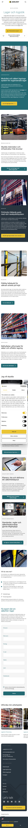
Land (4, 668)
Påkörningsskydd (7, 772)
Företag (5, 643)
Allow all (14, 431)
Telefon (5, 660)
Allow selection (14, 436)
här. (13, 688)
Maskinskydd (6, 766)
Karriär (4, 789)
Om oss (4, 783)
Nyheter (5, 786)
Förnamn (5, 627)
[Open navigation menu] (2, 1)
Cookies (3, 816)
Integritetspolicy (5, 814)
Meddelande (6, 676)
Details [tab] (14, 390)
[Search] (25, 1)
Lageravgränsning (7, 769)
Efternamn (5, 635)
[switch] (24, 417)
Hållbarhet (5, 791)
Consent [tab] (5, 390)
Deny (14, 440)
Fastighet (5, 774)
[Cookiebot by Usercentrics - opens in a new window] (20, 386)
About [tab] (22, 390)
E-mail (4, 652)
